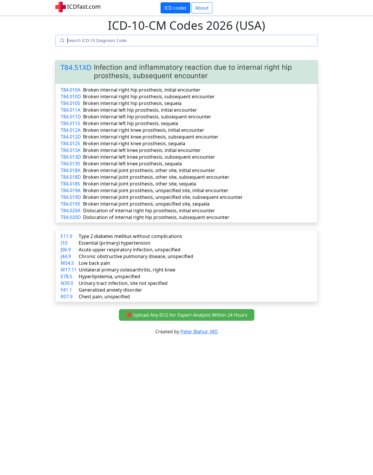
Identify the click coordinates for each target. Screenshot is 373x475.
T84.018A (70, 170)
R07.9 (67, 296)
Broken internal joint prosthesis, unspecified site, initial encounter (155, 190)
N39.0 (67, 283)
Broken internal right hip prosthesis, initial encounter (141, 90)
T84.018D (71, 177)
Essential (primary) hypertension (114, 243)
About (202, 8)
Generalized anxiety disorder (110, 290)
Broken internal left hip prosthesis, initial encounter (140, 110)
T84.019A (70, 190)
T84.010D (71, 96)
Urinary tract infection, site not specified (123, 283)
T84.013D (71, 157)
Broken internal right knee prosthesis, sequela (134, 143)
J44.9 (66, 256)
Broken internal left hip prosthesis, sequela (130, 123)
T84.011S (70, 123)
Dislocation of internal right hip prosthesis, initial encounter (149, 210)
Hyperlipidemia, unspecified (109, 276)
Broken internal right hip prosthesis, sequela (132, 103)
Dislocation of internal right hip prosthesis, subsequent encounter (156, 217)
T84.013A (70, 150)
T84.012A (70, 130)
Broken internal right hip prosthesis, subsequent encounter (149, 96)
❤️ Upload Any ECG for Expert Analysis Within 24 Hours (186, 315)
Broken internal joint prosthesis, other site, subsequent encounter (156, 177)
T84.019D (71, 197)
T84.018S (70, 183)
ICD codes (175, 8)
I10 (64, 243)
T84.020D (71, 217)
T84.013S (70, 163)
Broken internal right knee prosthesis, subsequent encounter (151, 137)
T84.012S (70, 143)
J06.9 (66, 249)
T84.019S (70, 204)
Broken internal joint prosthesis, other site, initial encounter (149, 170)
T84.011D (71, 116)
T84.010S (70, 103)
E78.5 (66, 276)
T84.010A (70, 90)
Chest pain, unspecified (104, 296)
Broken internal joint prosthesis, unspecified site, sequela (146, 204)
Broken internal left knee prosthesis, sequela (132, 163)
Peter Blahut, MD (199, 331)
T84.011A (70, 110)
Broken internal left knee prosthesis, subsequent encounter (149, 157)
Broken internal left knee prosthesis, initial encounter (142, 150)
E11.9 (66, 236)
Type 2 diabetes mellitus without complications (130, 236)
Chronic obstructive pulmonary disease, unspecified (136, 256)
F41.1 (66, 290)
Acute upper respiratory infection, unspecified (129, 249)
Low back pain (94, 263)
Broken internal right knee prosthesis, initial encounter (143, 130)
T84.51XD (76, 67)
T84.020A (70, 210)
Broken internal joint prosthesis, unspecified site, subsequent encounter (163, 197)
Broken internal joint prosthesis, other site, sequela (139, 183)
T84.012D (71, 137)
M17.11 (69, 270)
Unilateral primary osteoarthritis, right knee (127, 270)
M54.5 (67, 263)
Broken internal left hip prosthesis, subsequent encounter (147, 116)
